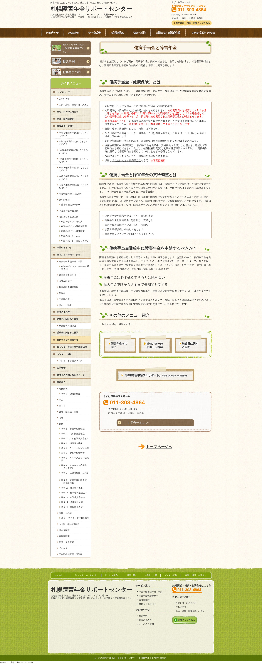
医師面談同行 (145, 600)
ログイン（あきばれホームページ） (17, 662)
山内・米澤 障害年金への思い (190, 611)
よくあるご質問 (146, 624)
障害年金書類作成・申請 (150, 591)
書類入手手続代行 (147, 604)
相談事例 (143, 616)
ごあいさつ (181, 607)
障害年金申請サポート (149, 595)
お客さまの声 (145, 620)
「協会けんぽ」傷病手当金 (126, 160)
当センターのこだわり (186, 603)
